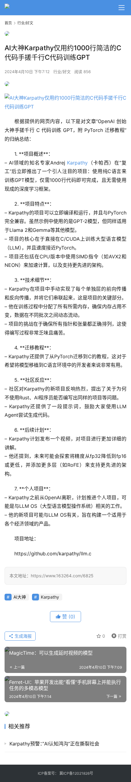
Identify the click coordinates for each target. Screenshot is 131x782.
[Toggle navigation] (121, 7)
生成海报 (22, 636)
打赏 (117, 635)
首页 (8, 23)
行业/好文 (62, 71)
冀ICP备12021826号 (76, 773)
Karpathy (77, 163)
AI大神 (19, 597)
